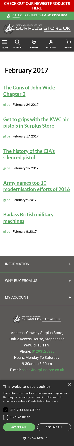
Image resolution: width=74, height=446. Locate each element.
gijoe (6, 104)
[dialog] (37, 413)
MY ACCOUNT (17, 297)
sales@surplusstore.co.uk (43, 370)
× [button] (69, 384)
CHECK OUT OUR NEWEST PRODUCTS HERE (37, 5)
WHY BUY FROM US (21, 280)
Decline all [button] (54, 427)
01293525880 (43, 351)
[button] (37, 438)
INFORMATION (17, 264)
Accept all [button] (19, 427)
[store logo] (37, 28)
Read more (52, 401)
